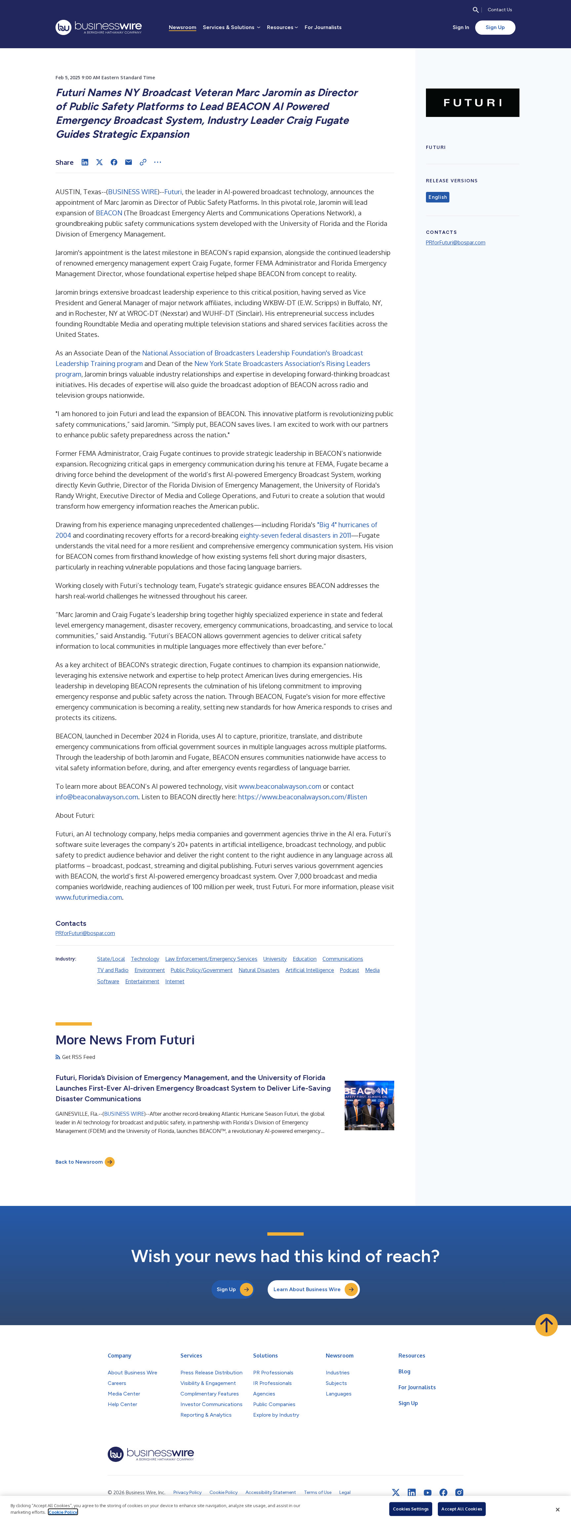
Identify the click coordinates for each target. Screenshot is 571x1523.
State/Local (111, 959)
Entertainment (142, 981)
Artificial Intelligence (310, 970)
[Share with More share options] (157, 162)
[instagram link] (459, 1493)
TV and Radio (113, 970)
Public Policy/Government (202, 970)
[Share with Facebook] (114, 162)
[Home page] (99, 27)
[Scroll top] (546, 1325)
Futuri (173, 191)
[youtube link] (428, 1493)
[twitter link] (396, 1492)
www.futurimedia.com (89, 897)
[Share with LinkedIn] (85, 162)
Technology (145, 959)
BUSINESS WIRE (133, 191)
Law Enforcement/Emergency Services (211, 959)
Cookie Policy (63, 1511)
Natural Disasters (259, 970)
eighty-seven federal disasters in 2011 (295, 535)
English (438, 197)
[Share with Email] (128, 162)
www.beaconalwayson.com (280, 786)
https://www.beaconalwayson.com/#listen (302, 796)
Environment (149, 970)
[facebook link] (443, 1493)
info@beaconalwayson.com (97, 796)
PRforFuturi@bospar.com (85, 933)
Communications (343, 959)
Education (305, 959)
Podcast (349, 970)
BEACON (109, 212)
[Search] (476, 10)
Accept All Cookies (461, 1508)
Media (372, 970)
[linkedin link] (412, 1493)
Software (108, 981)
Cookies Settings (411, 1508)
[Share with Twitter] (99, 162)
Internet (174, 981)
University (275, 959)
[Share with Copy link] (143, 162)
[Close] (558, 1509)
